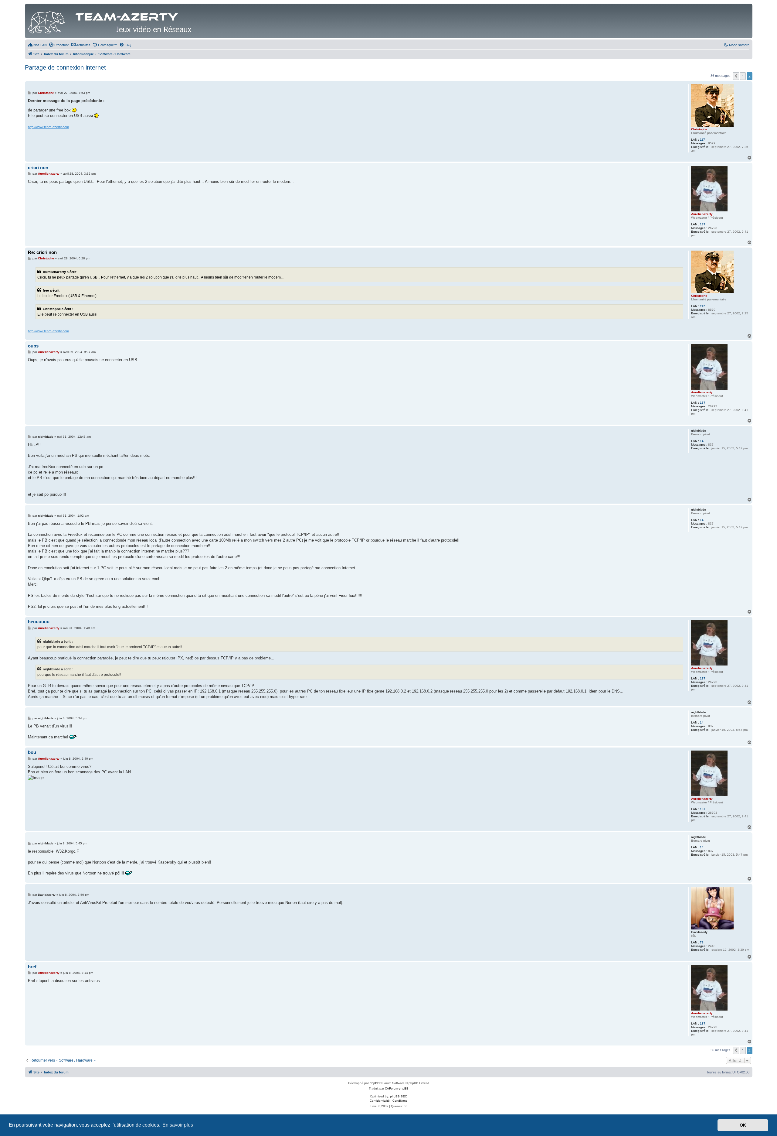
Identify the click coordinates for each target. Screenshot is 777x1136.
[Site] (111, 21)
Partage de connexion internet (65, 67)
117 (702, 139)
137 (702, 224)
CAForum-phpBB (397, 1088)
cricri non (38, 167)
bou (32, 752)
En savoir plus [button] (177, 1124)
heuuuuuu (38, 621)
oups (33, 345)
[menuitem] (37, 45)
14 (702, 441)
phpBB (374, 1083)
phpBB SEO (398, 1096)
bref (32, 966)
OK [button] (743, 1125)
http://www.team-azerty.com (48, 127)
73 (702, 942)
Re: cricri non (42, 252)
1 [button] (743, 76)
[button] (736, 76)
